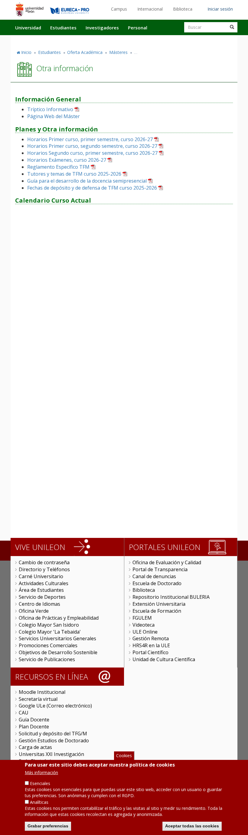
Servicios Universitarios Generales (57, 638)
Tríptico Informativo (50, 109)
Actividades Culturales (43, 583)
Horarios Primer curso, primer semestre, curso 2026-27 (90, 139)
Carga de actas (35, 747)
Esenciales (40, 783)
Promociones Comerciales (48, 645)
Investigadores (102, 28)
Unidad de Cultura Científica (163, 659)
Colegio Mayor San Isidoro (49, 624)
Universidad (28, 28)
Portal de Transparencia (160, 569)
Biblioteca (182, 9)
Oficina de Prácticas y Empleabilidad (59, 618)
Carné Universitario (41, 576)
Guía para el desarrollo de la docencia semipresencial (87, 180)
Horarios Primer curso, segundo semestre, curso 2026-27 (92, 146)
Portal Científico (150, 652)
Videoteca (143, 624)
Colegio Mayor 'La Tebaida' (50, 631)
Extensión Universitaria (158, 604)
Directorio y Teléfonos (44, 569)
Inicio (26, 52)
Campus (119, 9)
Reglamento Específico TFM (58, 167)
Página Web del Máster (53, 116)
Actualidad (168, 40)
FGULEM (142, 618)
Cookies (124, 755)
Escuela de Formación (156, 611)
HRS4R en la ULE (151, 645)
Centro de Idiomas (39, 604)
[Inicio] (29, 9)
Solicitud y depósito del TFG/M (53, 733)
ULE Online (145, 631)
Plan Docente (34, 726)
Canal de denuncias (154, 576)
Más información (41, 772)
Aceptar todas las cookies (192, 825)
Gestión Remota (150, 638)
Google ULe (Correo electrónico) (55, 705)
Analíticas (39, 802)
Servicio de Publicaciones (47, 659)
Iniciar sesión (220, 9)
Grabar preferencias (48, 825)
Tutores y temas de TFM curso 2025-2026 (74, 174)
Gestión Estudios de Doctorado (54, 740)
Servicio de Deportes (42, 597)
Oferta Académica (85, 52)
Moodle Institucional (42, 692)
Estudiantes (63, 28)
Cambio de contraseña (44, 562)
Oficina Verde (34, 611)
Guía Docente (34, 719)
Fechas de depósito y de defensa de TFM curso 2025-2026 (92, 187)
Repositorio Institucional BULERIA (171, 597)
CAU (23, 712)
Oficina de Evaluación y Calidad (166, 562)
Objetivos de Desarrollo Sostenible (58, 652)
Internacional (150, 9)
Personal (137, 28)
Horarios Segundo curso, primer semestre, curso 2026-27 (92, 153)
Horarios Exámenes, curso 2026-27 (66, 160)
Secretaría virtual (38, 699)
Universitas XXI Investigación (51, 754)
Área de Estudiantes (41, 590)
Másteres (118, 52)
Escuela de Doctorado (156, 583)
